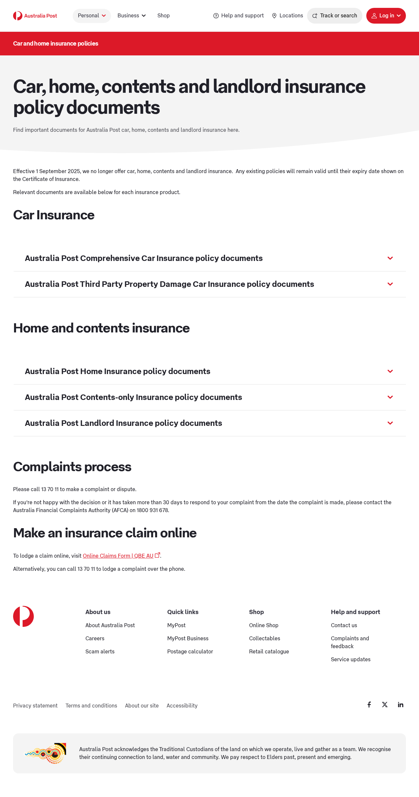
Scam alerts (100, 651)
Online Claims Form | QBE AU (118, 556)
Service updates (351, 659)
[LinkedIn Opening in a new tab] (400, 704)
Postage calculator (190, 651)
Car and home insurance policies (55, 44)
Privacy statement (35, 705)
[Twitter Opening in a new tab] (385, 704)
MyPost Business (188, 638)
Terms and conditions (91, 705)
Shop (163, 15)
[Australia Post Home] (35, 15)
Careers (94, 638)
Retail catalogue (269, 651)
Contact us (344, 625)
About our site (142, 705)
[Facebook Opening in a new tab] (369, 704)
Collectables (264, 638)
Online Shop (264, 625)
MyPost (176, 625)
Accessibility (182, 705)
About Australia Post (110, 625)
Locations (291, 15)
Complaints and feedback (350, 642)
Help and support (242, 15)
